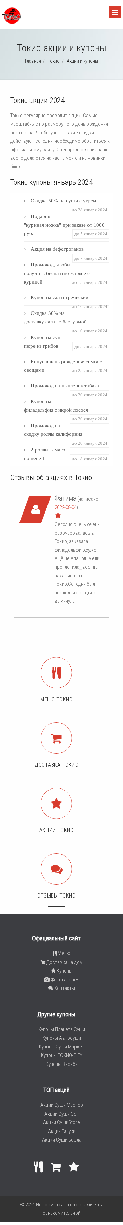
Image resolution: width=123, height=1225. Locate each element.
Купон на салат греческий (59, 297)
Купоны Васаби (62, 1064)
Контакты (64, 988)
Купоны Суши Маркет (61, 1047)
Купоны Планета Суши (61, 1029)
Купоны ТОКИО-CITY (61, 1055)
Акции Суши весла (61, 1140)
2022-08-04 (66, 507)
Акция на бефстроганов (57, 249)
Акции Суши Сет (61, 1114)
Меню (63, 953)
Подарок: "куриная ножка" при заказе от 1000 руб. (64, 225)
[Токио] (11, 22)
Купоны (64, 971)
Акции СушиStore (61, 1122)
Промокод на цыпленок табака (65, 385)
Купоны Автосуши (61, 1038)
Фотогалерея (64, 980)
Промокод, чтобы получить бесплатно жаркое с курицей (57, 273)
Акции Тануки (62, 1131)
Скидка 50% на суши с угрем (63, 200)
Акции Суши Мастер (61, 1105)
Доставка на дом (64, 962)
